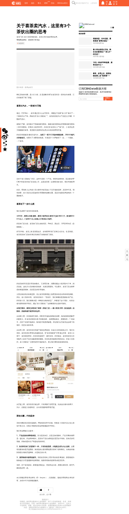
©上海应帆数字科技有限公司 (37, 509)
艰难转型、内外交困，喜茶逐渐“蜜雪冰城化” (102, 39)
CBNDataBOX (62, 3)
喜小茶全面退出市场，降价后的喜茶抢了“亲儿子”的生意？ (102, 51)
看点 (39, 3)
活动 (52, 3)
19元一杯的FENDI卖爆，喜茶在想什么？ (102, 63)
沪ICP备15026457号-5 (54, 509)
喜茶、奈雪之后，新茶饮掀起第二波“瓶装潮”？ (102, 74)
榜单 (46, 3)
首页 (26, 3)
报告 (32, 3)
